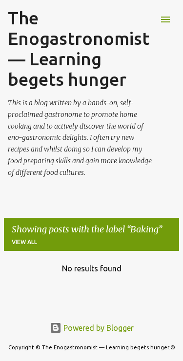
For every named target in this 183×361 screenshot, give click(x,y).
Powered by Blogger (97, 327)
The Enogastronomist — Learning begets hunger (78, 48)
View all (24, 242)
